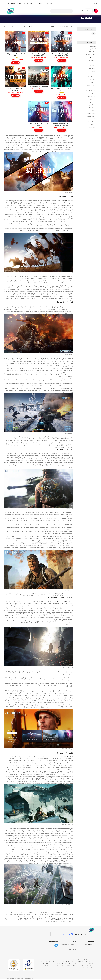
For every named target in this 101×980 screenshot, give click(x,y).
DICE (26, 135)
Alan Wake (92, 52)
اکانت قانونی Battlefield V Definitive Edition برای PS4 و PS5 (61, 124)
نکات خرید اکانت (89, 944)
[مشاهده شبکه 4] (12, 26)
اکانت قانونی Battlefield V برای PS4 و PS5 (39, 124)
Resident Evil (91, 96)
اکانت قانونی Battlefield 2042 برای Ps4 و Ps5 (61, 89)
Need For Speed (90, 91)
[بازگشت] (95, 18)
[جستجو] (52, 11)
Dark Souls (92, 66)
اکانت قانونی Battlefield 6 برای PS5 (38, 86)
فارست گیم (37, 919)
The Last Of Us (91, 116)
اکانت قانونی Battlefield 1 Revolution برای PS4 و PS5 (38, 54)
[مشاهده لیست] (20, 26)
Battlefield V (67, 453)
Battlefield (92, 57)
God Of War (92, 80)
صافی (93, 33)
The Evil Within (91, 113)
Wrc (94, 130)
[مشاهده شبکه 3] (15, 26)
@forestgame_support (66, 934)
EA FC (93, 71)
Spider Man (92, 105)
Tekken (93, 110)
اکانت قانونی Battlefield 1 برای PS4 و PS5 (15, 54)
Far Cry (93, 74)
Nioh (93, 94)
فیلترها (5, 26)
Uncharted (92, 119)
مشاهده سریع (52, 33)
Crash (93, 63)
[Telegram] (56, 945)
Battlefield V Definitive (61, 601)
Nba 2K (93, 88)
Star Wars (92, 108)
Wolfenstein (91, 127)
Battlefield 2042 (64, 757)
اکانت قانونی (93, 49)
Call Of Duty (91, 60)
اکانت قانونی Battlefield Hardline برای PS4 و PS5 (15, 89)
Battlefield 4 (67, 306)
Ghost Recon (91, 77)
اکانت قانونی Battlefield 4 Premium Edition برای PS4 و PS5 (61, 54)
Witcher (93, 124)
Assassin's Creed (90, 54)
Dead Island (92, 68)
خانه (72, 26)
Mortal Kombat (91, 85)
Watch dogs (91, 122)
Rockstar (92, 99)
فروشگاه (67, 26)
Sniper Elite (92, 102)
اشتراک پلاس (93, 46)
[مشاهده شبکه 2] (17, 26)
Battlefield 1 (67, 200)
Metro (93, 82)
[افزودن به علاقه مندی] (52, 37)
